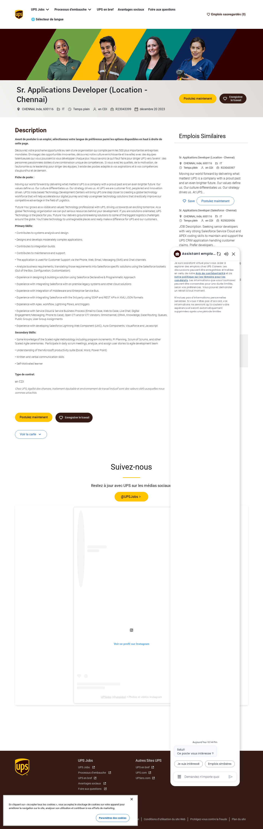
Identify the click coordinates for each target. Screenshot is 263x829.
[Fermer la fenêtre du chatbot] (233, 254)
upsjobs (120, 696)
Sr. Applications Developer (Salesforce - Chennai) (208, 210)
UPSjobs (106, 696)
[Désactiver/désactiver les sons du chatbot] (226, 254)
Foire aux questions (161, 9)
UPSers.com (143, 778)
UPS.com (141, 772)
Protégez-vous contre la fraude (208, 819)
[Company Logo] (19, 14)
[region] (205, 515)
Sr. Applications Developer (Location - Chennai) (207, 157)
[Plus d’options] (179, 776)
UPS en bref (105, 9)
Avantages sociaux (131, 9)
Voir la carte (28, 434)
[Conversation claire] (219, 253)
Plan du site (239, 819)
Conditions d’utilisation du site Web (164, 819)
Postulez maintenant (198, 98)
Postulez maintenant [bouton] (34, 417)
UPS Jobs (84, 767)
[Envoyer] (230, 776)
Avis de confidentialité (210, 273)
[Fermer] (131, 799)
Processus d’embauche (92, 772)
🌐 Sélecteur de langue (47, 19)
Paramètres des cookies (112, 818)
